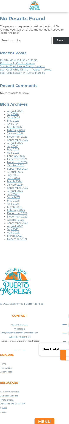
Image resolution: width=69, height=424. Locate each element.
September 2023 (17, 187)
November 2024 (17, 162)
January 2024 (15, 184)
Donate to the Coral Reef (12, 403)
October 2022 (15, 219)
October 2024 (15, 165)
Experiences (6, 371)
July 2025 (12, 146)
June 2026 (13, 117)
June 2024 (13, 178)
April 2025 (13, 152)
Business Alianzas (9, 395)
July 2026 (13, 114)
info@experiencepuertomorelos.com (19, 332)
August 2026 (15, 111)
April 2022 (13, 232)
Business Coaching (9, 391)
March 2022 (14, 235)
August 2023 (15, 191)
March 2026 (14, 127)
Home (3, 363)
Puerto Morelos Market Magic (18, 60)
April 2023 (13, 203)
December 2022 (17, 213)
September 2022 (17, 223)
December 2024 (17, 159)
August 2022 (15, 226)
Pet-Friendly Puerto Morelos (17, 63)
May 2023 (13, 200)
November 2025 (17, 136)
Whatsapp (19, 328)
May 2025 (13, 149)
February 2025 (16, 155)
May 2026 (13, 120)
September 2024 (17, 168)
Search (61, 40)
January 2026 (15, 133)
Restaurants (6, 367)
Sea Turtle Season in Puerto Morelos (22, 72)
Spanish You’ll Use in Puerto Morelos (22, 66)
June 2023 (13, 197)
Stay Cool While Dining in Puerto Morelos (25, 69)
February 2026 (16, 130)
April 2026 (13, 124)
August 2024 (15, 171)
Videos (3, 412)
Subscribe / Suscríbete (19, 336)
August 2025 (15, 143)
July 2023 (13, 194)
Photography (7, 399)
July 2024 (13, 175)
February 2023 (16, 210)
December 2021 (17, 239)
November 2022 (17, 216)
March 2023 (14, 207)
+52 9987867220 (19, 324)
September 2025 (17, 140)
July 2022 (13, 229)
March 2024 (14, 181)
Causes (3, 407)
